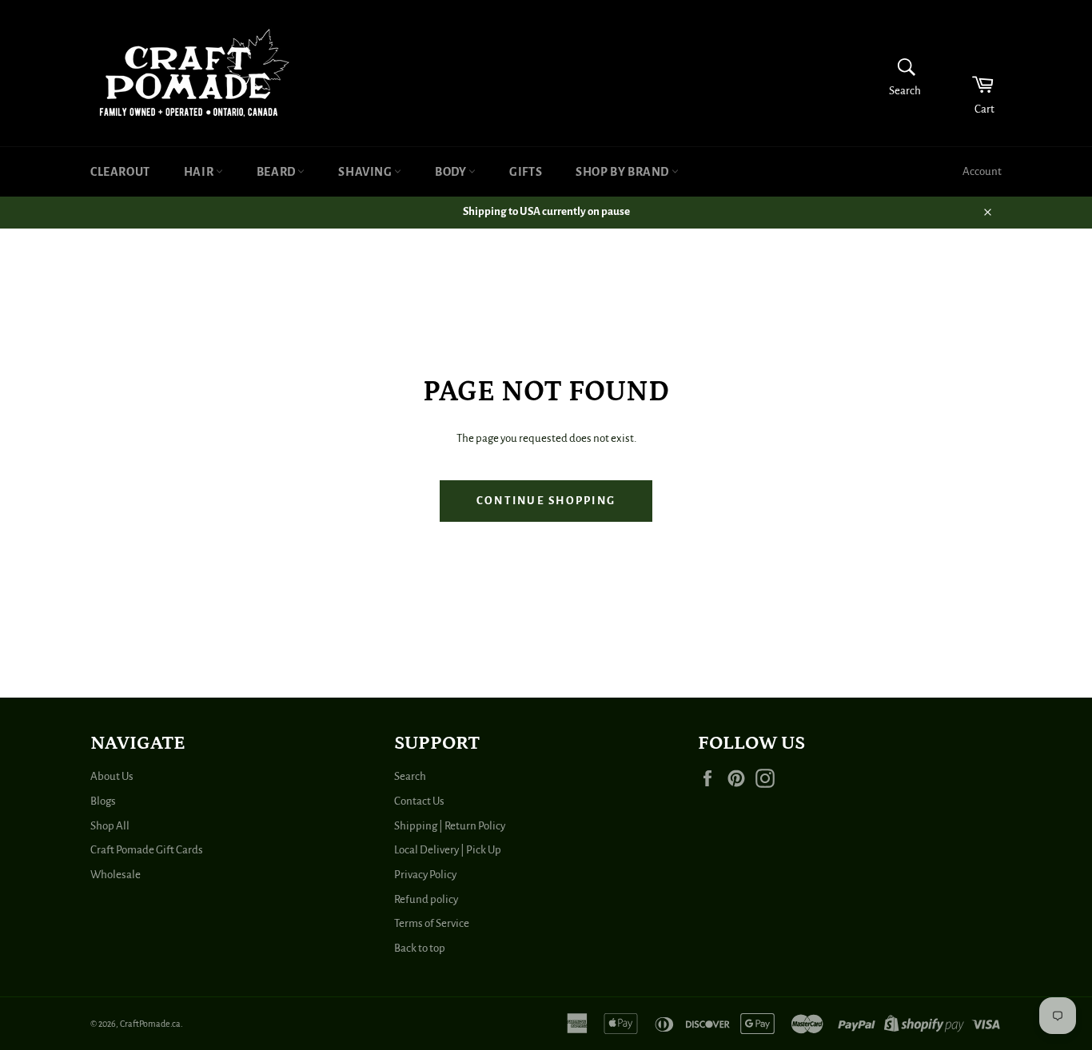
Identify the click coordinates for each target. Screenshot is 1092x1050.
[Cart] (972, 73)
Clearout (120, 171)
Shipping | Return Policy (449, 826)
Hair (200, 171)
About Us (112, 776)
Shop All (110, 826)
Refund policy (426, 899)
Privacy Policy (425, 875)
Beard (277, 171)
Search (410, 776)
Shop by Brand (623, 171)
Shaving (366, 171)
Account (982, 171)
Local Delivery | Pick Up (447, 850)
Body (451, 171)
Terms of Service (431, 923)
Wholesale (115, 875)
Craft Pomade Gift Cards (146, 850)
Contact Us (419, 801)
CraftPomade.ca (150, 1023)
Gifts (525, 171)
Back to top (419, 948)
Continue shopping (546, 501)
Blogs (103, 801)
